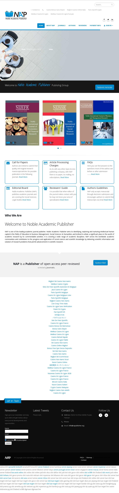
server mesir (70, 470)
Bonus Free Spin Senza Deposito (59, 348)
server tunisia (16, 470)
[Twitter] (108, 19)
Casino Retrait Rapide (59, 337)
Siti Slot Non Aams (60, 351)
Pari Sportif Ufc (59, 312)
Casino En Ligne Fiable (59, 340)
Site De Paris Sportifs (60, 320)
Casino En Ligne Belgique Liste (59, 295)
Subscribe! (100, 262)
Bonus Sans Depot (59, 329)
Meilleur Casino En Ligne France (59, 368)
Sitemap (89, 458)
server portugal (59, 470)
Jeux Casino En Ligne (59, 290)
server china (42, 478)
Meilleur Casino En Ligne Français (62, 14)
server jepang (67, 467)
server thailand (43, 467)
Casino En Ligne (60, 393)
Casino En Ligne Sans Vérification (59, 306)
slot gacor (87, 475)
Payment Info (95, 26)
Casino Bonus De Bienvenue (59, 326)
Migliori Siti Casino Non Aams (59, 281)
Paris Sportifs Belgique (59, 292)
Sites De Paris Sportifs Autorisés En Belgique (59, 287)
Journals (61, 26)
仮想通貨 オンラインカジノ (59, 365)
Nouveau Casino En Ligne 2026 (59, 373)
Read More (23, 177)
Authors (72, 26)
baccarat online (17, 472)
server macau (93, 470)
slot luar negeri (53, 481)
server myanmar (99, 467)
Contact (83, 460)
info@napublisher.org (76, 426)
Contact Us (36, 10)
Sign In (108, 26)
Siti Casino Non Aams (59, 343)
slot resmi (106, 472)
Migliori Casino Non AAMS (59, 390)
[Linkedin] (112, 19)
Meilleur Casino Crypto (59, 284)
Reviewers (83, 26)
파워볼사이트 (59, 315)
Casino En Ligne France (59, 323)
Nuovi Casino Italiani (59, 384)
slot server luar (5, 478)
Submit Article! (104, 87)
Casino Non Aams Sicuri (60, 359)
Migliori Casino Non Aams (59, 301)
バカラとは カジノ (59, 317)
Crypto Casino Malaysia (59, 387)
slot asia (24, 478)
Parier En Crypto (59, 309)
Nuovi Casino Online (59, 362)
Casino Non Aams (59, 354)
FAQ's (82, 458)
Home (41, 26)
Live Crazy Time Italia (59, 303)
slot (85, 472)
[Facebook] (104, 19)
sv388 (90, 472)
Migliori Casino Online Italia (76, 10)
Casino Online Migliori (59, 345)
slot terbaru (4, 475)
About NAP (50, 26)
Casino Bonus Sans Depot (55, 10)
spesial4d (11, 467)
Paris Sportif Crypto (95, 10)
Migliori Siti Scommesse (59, 357)
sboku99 (19, 467)
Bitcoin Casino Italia (59, 382)
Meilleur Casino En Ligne (39, 14)
